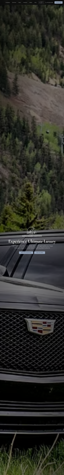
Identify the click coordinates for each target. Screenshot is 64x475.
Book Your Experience (26, 252)
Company (8, 2)
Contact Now (59, 2)
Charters (25, 2)
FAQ (35, 2)
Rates (30, 2)
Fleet (19, 2)
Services (14, 2)
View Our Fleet (39, 252)
